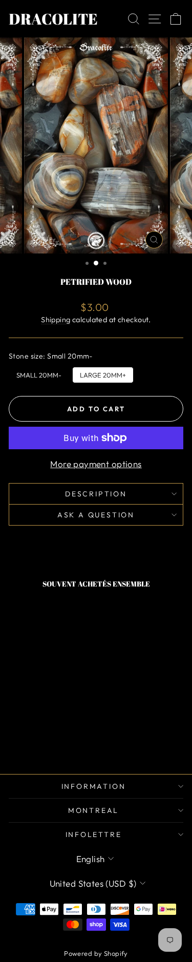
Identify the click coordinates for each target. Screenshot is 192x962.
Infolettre (94, 834)
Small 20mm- (38, 373)
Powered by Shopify (96, 953)
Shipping (55, 319)
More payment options (96, 463)
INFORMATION (93, 786)
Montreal (93, 810)
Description (96, 493)
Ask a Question (96, 514)
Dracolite (53, 18)
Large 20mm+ (103, 373)
